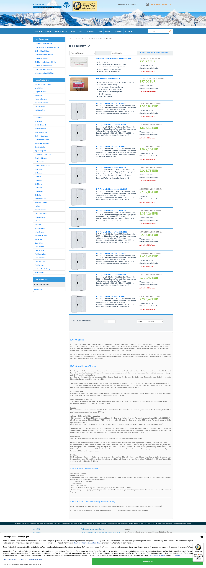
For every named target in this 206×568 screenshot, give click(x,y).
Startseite (38, 31)
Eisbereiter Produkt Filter (43, 44)
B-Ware (48, 31)
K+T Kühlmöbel (82, 39)
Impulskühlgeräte (40, 151)
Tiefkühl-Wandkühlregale (43, 269)
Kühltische (38, 184)
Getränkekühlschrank (42, 143)
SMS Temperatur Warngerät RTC (108, 79)
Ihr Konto (118, 31)
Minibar (37, 206)
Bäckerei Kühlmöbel (41, 103)
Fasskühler (38, 121)
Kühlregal (38, 177)
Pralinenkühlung (40, 217)
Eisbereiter (38, 114)
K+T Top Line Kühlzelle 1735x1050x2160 (111, 146)
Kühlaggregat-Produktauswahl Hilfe (47, 47)
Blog (80, 31)
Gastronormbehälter (42, 140)
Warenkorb (90, 31)
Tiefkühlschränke (40, 254)
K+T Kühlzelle (111, 39)
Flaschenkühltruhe (41, 132)
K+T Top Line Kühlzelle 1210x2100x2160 (111, 189)
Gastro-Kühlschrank (41, 136)
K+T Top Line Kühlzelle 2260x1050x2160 (111, 168)
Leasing (72, 31)
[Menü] (202, 544)
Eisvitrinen (38, 117)
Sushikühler (38, 239)
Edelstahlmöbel (40, 110)
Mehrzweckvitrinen (41, 202)
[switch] (198, 559)
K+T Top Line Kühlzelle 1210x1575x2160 (111, 125)
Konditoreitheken (40, 158)
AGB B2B (36, 529)
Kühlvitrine (38, 188)
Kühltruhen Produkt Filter (43, 66)
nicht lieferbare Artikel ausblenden (155, 52)
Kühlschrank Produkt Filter (44, 55)
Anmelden (129, 31)
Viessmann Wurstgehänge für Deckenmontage (113, 58)
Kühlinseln (38, 169)
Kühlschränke (39, 162)
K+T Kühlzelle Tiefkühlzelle (97, 39)
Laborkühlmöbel (40, 199)
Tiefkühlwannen (40, 261)
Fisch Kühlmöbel (40, 125)
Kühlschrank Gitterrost (42, 165)
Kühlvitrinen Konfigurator (43, 69)
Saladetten (38, 221)
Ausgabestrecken (40, 92)
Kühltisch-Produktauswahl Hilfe (45, 62)
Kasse (100, 31)
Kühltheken (38, 180)
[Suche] (171, 31)
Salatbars (38, 224)
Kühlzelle (38, 195)
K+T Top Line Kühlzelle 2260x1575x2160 (111, 253)
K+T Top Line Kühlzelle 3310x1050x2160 (111, 296)
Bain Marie (38, 95)
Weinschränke (39, 272)
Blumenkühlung (40, 106)
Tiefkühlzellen (39, 265)
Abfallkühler (39, 88)
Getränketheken (40, 147)
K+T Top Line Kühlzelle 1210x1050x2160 (111, 103)
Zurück (39, 289)
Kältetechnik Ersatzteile (43, 154)
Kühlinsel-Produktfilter (42, 51)
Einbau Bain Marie (41, 99)
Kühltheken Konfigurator (43, 58)
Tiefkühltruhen (40, 258)
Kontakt (108, 31)
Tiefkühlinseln (39, 247)
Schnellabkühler (40, 228)
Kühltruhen (38, 173)
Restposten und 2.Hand (43, 84)
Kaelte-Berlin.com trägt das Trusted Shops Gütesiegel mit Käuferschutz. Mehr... (89, 6)
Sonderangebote (60, 31)
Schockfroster (39, 232)
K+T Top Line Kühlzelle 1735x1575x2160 (111, 232)
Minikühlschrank (40, 210)
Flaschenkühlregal (41, 129)
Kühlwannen (39, 191)
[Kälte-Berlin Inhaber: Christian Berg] (51, 4)
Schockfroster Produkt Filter (44, 73)
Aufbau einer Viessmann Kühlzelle (92, 529)
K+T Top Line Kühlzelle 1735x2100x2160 (111, 275)
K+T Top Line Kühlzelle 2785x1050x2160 (111, 210)
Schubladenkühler (41, 236)
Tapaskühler (39, 243)
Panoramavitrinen (41, 213)
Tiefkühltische (39, 250)
